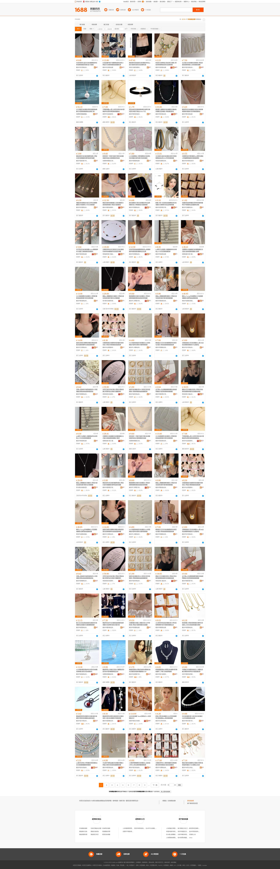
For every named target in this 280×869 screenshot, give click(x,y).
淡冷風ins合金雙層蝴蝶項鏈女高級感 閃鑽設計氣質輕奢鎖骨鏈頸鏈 (166, 390)
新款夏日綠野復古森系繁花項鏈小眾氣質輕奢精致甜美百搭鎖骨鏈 (166, 64)
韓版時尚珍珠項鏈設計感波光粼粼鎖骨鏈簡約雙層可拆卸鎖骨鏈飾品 (192, 110)
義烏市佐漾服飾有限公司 (109, 347)
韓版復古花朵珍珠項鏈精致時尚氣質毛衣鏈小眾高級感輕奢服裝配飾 (166, 344)
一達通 (199, 865)
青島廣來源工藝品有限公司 (109, 254)
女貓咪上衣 (192, 834)
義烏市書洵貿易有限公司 (135, 767)
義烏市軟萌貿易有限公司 (135, 114)
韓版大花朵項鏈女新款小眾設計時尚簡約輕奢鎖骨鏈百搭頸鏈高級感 (192, 390)
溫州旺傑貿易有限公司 (195, 831)
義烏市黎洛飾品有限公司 (82, 301)
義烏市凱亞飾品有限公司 (188, 67)
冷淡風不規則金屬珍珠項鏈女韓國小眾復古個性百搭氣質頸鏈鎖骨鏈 (113, 764)
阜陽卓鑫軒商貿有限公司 (173, 831)
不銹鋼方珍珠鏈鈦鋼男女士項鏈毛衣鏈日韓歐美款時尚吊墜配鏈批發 (192, 670)
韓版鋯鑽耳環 (83, 834)
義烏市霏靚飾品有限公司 (82, 394)
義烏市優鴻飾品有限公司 (109, 721)
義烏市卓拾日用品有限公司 (188, 767)
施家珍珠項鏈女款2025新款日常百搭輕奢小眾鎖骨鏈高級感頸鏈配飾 (139, 390)
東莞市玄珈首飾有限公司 (109, 114)
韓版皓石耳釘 (95, 834)
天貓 (117, 865)
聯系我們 (167, 862)
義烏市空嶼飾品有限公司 (135, 254)
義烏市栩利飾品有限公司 (162, 114)
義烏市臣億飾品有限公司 (82, 207)
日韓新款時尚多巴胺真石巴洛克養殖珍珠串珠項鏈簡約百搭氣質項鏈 (113, 250)
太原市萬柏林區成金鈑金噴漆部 (187, 834)
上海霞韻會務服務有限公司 (174, 837)
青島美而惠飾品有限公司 (162, 161)
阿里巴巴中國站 (97, 865)
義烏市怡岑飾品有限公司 (188, 347)
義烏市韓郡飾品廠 (161, 627)
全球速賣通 (106, 865)
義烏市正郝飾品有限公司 (82, 347)
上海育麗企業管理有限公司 (174, 828)
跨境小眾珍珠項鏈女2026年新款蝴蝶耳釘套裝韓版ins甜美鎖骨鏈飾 (166, 717)
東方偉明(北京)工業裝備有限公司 (187, 828)
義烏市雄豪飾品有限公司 (188, 627)
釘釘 (187, 865)
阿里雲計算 (153, 865)
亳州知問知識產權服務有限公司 (187, 837)
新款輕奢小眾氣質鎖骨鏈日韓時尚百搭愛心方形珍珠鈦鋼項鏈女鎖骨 (192, 624)
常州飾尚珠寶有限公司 (109, 301)
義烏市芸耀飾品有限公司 (188, 207)
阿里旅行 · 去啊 (133, 865)
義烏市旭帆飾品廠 (161, 67)
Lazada (204, 865)
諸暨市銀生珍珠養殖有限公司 (135, 721)
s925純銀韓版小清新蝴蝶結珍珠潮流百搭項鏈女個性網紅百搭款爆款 (139, 157)
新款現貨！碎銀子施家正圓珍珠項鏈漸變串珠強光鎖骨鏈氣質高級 (113, 157)
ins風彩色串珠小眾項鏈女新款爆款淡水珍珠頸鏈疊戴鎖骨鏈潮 (86, 764)
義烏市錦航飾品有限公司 (162, 301)
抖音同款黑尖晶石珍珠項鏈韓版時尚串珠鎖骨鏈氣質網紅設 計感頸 (86, 64)
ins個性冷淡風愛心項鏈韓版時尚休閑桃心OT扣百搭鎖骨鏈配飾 (166, 250)
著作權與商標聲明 (129, 862)
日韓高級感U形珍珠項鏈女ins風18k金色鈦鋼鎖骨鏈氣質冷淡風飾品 (193, 344)
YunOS (160, 865)
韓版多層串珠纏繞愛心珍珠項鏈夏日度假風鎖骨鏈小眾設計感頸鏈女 (113, 204)
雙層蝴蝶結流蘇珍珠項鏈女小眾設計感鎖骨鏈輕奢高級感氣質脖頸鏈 (139, 297)
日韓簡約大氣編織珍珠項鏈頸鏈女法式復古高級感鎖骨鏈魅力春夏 (192, 250)
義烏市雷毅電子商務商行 (82, 161)
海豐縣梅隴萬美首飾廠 (109, 674)
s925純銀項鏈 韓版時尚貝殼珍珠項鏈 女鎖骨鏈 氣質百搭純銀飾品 (86, 670)
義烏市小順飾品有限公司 (135, 347)
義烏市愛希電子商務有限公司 (162, 207)
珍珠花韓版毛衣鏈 (96, 828)
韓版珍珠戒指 (95, 831)
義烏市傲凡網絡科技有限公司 (162, 674)
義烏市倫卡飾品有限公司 (82, 721)
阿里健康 (193, 865)
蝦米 (147, 865)
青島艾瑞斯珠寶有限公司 (135, 67)
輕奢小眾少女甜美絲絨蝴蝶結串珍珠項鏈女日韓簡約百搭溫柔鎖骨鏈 (166, 204)
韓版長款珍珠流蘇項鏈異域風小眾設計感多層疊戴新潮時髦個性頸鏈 (86, 157)
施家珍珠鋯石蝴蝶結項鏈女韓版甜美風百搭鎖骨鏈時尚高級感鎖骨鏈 (86, 344)
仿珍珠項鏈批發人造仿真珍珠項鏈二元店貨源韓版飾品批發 (192, 717)
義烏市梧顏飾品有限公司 (162, 347)
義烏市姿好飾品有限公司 (135, 394)
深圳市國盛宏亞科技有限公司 (186, 831)
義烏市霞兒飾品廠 (187, 114)
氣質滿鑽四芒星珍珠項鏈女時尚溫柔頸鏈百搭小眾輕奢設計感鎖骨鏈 (139, 204)
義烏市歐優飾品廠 (134, 627)
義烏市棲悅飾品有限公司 (109, 767)
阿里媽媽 (142, 865)
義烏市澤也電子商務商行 (188, 721)
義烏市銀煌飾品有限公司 (82, 674)
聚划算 (122, 865)
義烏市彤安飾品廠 (108, 67)
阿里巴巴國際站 (86, 865)
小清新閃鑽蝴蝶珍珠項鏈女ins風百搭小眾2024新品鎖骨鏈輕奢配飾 (139, 764)
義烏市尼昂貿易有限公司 (162, 721)
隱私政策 (151, 862)
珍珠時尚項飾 (106, 828)
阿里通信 (166, 865)
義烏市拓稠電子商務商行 (135, 674)
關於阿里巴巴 (159, 862)
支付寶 (179, 865)
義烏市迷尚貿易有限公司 (82, 767)
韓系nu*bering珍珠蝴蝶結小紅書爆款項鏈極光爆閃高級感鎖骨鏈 (192, 297)
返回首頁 (156, 791)
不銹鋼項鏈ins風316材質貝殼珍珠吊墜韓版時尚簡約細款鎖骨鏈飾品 (113, 110)
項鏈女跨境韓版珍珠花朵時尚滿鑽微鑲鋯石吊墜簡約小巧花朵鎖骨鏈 (86, 204)
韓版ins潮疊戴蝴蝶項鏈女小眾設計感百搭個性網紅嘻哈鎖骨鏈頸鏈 (166, 297)
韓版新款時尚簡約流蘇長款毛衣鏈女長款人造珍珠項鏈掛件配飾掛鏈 (113, 717)
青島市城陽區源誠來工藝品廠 (188, 301)
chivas (190, 837)
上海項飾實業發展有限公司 (130, 828)
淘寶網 (113, 865)
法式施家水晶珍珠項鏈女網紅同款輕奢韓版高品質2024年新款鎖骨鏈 (166, 157)
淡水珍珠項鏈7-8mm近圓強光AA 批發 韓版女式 (140, 717)
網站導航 (173, 862)
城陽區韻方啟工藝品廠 (188, 254)
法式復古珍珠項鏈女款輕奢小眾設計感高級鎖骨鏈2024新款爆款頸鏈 (192, 64)
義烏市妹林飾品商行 (188, 161)
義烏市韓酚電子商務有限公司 (162, 394)
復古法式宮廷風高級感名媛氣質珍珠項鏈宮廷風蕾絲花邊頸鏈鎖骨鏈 (86, 624)
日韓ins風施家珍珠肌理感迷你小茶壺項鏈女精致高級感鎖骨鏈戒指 (86, 390)
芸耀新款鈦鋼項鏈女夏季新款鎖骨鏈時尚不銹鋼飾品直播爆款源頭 (192, 204)
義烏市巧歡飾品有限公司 (162, 767)
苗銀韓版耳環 (106, 831)
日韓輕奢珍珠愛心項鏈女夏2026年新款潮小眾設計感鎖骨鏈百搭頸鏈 (139, 624)
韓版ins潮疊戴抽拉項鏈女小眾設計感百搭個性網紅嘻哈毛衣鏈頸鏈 (113, 297)
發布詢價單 (190, 801)
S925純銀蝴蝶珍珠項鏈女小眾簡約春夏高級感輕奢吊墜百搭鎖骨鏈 (86, 297)
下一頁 (155, 785)
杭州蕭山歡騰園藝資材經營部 (174, 834)
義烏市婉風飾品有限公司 (82, 627)
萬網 (171, 865)
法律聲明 (138, 862)
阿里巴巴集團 (77, 865)
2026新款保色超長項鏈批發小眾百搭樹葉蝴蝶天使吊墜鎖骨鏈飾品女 (166, 624)
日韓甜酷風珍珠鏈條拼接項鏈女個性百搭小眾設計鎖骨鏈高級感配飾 (113, 344)
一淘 (126, 865)
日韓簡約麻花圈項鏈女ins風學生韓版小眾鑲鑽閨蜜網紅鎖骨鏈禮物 (192, 157)
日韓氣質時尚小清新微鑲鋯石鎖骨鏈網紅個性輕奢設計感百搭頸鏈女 (166, 764)
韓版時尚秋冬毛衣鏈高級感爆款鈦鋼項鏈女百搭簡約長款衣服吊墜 (113, 624)
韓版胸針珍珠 (83, 831)
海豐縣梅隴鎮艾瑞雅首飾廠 (109, 161)
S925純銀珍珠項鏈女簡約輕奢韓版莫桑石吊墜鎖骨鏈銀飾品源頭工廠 (86, 110)
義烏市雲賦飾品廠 (134, 161)
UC (175, 865)
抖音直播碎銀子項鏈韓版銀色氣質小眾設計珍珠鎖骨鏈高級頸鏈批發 (113, 64)
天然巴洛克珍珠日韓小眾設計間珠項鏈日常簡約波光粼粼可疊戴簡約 (113, 390)
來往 (184, 865)
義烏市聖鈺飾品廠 (81, 254)
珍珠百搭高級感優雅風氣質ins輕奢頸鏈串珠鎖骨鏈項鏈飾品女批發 (139, 250)
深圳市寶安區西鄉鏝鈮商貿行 (188, 674)
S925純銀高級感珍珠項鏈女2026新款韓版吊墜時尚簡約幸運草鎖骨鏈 (139, 344)
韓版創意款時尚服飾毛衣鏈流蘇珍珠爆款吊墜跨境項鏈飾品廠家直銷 (86, 717)
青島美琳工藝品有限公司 (188, 394)
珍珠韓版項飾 (172, 801)
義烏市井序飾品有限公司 (82, 67)
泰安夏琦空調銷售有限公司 (197, 828)
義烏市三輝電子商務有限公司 (135, 301)
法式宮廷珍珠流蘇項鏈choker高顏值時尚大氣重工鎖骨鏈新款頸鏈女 (87, 250)
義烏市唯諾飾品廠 (161, 254)
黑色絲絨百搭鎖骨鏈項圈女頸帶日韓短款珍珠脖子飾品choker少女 (139, 110)
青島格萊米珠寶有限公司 (109, 394)
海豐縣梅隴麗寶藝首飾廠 (82, 114)
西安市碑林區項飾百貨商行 (142, 828)
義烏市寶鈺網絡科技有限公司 (109, 207)
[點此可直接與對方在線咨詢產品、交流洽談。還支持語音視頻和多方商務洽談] (97, 76)
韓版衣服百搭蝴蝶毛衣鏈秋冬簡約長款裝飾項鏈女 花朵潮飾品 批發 (192, 764)
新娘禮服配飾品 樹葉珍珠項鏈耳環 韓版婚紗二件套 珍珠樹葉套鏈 (166, 670)
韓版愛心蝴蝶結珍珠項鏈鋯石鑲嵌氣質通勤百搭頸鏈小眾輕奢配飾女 (166, 110)
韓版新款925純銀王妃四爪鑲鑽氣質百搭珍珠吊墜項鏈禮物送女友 (113, 670)
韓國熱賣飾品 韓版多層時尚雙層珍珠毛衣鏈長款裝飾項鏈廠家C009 (139, 670)
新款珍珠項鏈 (106, 834)
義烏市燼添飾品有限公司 (109, 627)
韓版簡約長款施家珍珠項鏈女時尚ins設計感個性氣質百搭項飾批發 (139, 64)
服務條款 (144, 862)
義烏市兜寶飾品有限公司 (135, 207)
